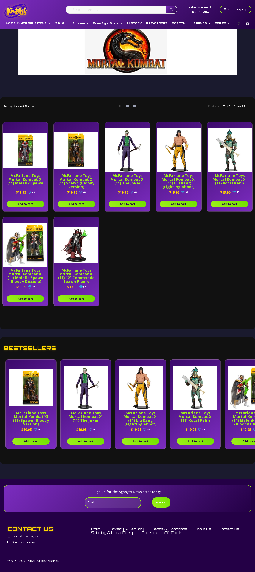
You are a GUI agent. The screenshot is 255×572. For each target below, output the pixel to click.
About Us (203, 529)
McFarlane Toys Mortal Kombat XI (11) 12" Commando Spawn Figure (76, 276)
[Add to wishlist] (45, 127)
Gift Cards (173, 533)
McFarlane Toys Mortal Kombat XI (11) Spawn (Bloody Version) (76, 181)
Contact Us (229, 529)
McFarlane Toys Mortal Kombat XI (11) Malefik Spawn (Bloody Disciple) (25, 276)
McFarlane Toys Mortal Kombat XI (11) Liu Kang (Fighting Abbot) (178, 181)
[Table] (134, 106)
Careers (149, 533)
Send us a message (24, 542)
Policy (96, 529)
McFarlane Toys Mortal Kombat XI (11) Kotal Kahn (229, 179)
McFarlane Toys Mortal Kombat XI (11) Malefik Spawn (25, 179)
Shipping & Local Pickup (112, 533)
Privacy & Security (127, 529)
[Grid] (120, 106)
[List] (127, 106)
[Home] (15, 11)
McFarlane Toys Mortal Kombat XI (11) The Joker (127, 179)
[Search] (171, 9)
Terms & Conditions (169, 529)
